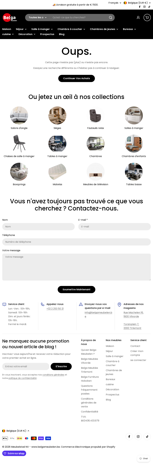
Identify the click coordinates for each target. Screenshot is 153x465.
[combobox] (70, 17)
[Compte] (138, 17)
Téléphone (8, 235)
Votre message (11, 250)
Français (113, 3)
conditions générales (53, 374)
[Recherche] (110, 17)
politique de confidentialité (23, 378)
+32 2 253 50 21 (55, 308)
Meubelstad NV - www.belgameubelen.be (35, 447)
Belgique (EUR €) (138, 2)
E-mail (83, 220)
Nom (5, 220)
